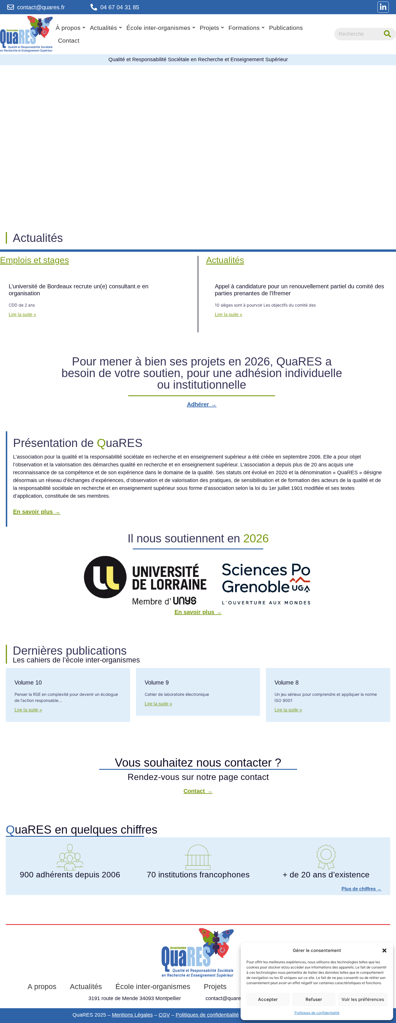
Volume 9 (157, 682)
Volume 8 (287, 682)
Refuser (314, 999)
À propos (68, 27)
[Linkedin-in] (383, 7)
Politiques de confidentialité (317, 1013)
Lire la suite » (22, 314)
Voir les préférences (362, 999)
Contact (68, 40)
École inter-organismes (158, 27)
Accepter (268, 999)
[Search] (387, 34)
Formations (244, 27)
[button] (384, 950)
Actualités (103, 27)
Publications (286, 27)
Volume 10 (28, 682)
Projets (209, 27)
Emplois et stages (34, 260)
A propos (42, 986)
